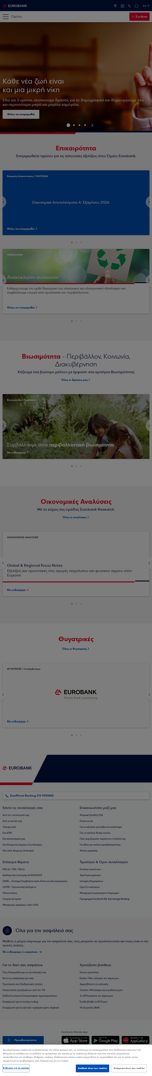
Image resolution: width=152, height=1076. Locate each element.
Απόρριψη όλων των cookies (129, 1068)
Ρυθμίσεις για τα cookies (16, 1068)
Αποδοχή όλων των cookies (92, 1068)
